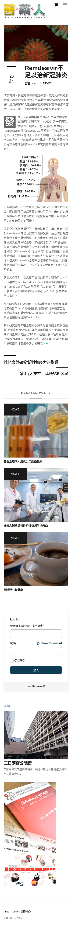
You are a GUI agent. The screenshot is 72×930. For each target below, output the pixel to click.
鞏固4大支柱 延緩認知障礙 (44, 373)
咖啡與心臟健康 (13, 589)
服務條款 (26, 911)
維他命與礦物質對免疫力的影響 (31, 362)
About (7, 911)
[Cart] (56, 4)
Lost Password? (36, 686)
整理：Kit (31, 83)
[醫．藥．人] (25, 16)
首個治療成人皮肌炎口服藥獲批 (23, 461)
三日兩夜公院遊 (18, 763)
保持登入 (20, 660)
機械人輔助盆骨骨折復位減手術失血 (26, 525)
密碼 (13, 643)
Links (16, 911)
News (47, 83)
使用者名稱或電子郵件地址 (27, 625)
